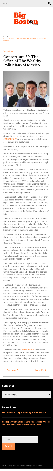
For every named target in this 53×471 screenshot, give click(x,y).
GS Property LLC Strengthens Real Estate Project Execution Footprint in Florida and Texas (26, 423)
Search (49, 3)
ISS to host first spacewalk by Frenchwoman (24, 412)
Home (5, 36)
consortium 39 (28, 349)
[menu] (5, 28)
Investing (8, 51)
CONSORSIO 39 (10, 139)
